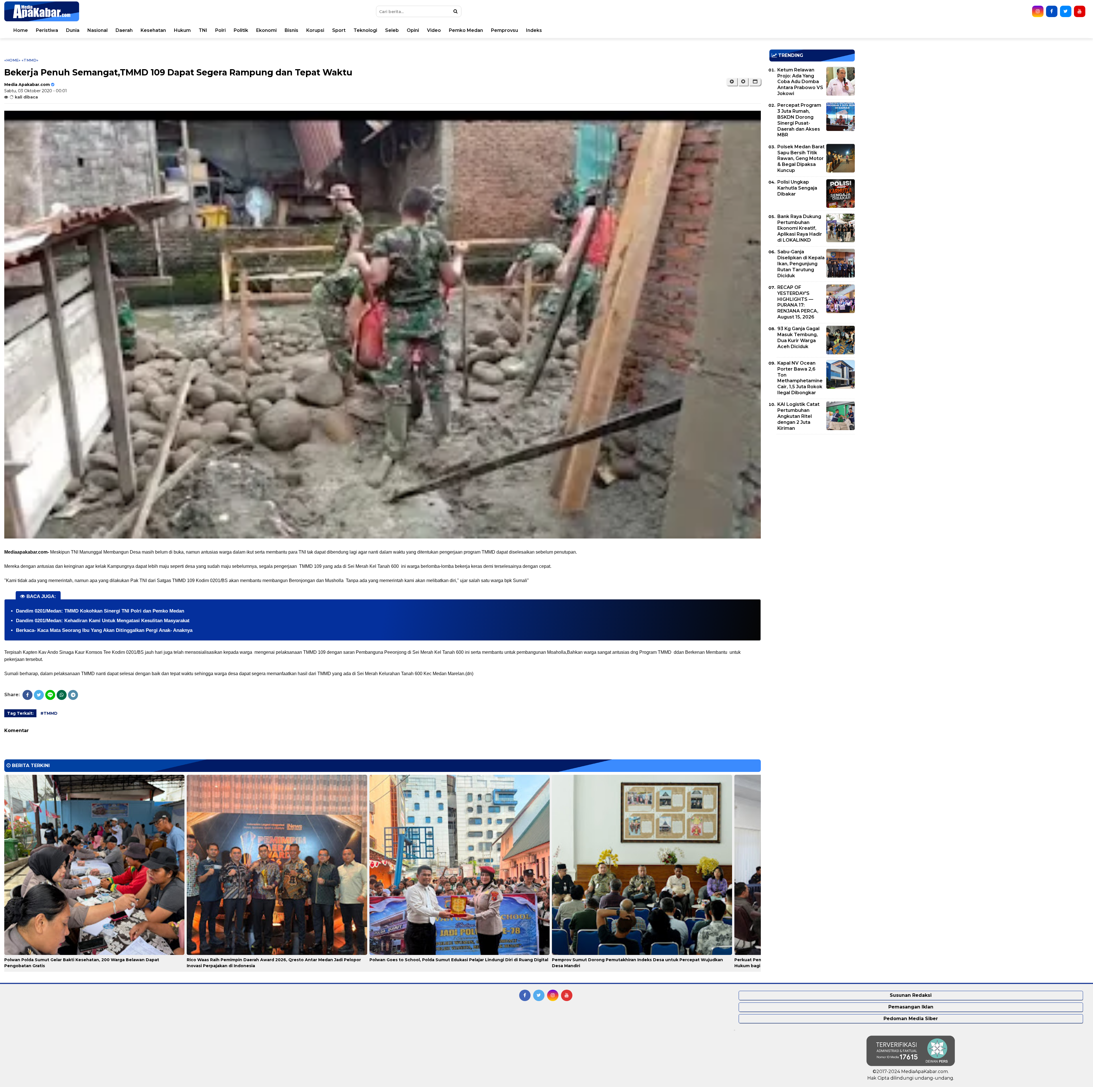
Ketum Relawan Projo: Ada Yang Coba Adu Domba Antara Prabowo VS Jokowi (800, 81)
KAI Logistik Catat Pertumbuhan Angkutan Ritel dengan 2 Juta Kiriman (798, 416)
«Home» (12, 60)
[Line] (50, 695)
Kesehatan (153, 30)
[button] (755, 82)
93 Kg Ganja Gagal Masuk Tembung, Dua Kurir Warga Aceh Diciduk (798, 337)
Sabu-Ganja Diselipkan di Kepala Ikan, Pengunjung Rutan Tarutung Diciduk (801, 263)
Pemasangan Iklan (910, 1007)
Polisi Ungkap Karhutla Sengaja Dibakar (797, 188)
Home (20, 30)
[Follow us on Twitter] (1065, 11)
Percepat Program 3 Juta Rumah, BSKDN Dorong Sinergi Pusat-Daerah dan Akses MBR (799, 119)
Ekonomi (266, 30)
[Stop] (743, 82)
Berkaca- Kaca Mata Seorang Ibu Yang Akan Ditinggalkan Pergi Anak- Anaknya (104, 630)
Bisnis (291, 30)
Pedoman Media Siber (911, 1018)
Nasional (97, 30)
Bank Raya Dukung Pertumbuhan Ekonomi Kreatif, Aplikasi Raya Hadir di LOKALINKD (799, 228)
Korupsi (315, 30)
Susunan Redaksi (911, 995)
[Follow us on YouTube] (1079, 11)
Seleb (392, 30)
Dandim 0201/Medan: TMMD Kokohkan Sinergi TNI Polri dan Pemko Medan (100, 611)
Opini (413, 30)
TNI (203, 30)
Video (434, 30)
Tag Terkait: (20, 713)
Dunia (72, 30)
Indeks (534, 30)
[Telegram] (73, 695)
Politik (241, 30)
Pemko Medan (466, 30)
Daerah (124, 30)
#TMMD (48, 713)
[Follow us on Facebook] (1051, 11)
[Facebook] (27, 695)
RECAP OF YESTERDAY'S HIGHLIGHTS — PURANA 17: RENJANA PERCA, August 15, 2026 (797, 302)
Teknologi (365, 30)
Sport (339, 30)
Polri (220, 30)
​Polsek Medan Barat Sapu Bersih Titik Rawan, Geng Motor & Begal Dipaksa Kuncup (801, 158)
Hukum (182, 30)
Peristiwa (47, 30)
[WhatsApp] (62, 695)
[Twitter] (39, 695)
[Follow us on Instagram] (1037, 11)
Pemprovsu (504, 30)
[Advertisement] (812, 478)
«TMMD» (30, 60)
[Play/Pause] (731, 82)
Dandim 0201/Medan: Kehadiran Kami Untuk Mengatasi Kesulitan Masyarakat (103, 620)
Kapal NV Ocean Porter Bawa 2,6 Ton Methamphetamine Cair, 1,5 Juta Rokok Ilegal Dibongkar (800, 377)
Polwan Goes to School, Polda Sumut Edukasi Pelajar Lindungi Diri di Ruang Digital (458, 959)
